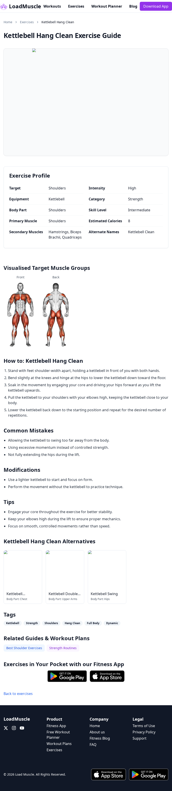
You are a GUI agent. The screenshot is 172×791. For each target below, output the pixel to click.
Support (139, 738)
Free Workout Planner (58, 735)
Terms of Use (144, 725)
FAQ (93, 744)
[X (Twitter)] (6, 728)
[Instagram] (14, 728)
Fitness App (108, 664)
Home (8, 22)
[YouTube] (22, 728)
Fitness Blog (100, 738)
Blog (133, 6)
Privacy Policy (144, 732)
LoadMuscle (25, 6)
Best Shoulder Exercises (24, 648)
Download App (155, 6)
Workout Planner (106, 6)
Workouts (52, 6)
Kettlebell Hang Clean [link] (57, 22)
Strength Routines (63, 648)
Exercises (76, 6)
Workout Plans (59, 743)
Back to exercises (18, 693)
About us (97, 732)
